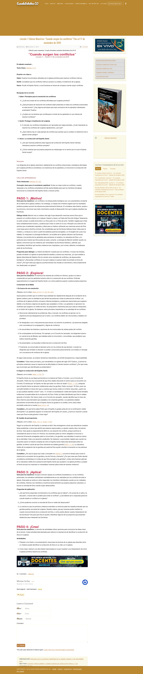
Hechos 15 (59, 453)
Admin (20, 671)
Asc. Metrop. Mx (94, 3)
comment (84, 47)
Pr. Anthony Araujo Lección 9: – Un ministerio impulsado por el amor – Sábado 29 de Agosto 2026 (109, 174)
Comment (20, 623)
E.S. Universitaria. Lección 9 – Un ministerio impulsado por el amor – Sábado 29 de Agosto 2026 (109, 179)
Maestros (60, 3)
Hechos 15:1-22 (35, 181)
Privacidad (77, 669)
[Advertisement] (71, 21)
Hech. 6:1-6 (36, 292)
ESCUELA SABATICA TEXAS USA (106, 65)
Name (19, 608)
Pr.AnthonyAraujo (81, 3)
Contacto (68, 669)
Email (19, 613)
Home (54, 669)
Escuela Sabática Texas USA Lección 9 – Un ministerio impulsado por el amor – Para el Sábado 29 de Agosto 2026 (109, 189)
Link (33, 581)
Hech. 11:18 (69, 444)
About (60, 669)
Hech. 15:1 (36, 422)
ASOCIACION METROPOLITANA (105, 61)
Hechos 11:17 (31, 68)
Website (19, 619)
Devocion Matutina (114, 3)
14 (47, 405)
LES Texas (103, 3)
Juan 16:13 (42, 405)
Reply (22, 595)
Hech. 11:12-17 (37, 374)
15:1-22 (50, 292)
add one (31, 574)
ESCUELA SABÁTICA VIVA (104, 69)
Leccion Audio (69, 3)
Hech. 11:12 (72, 383)
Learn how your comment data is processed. (59, 650)
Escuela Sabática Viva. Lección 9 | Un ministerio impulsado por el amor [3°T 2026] (109, 195)
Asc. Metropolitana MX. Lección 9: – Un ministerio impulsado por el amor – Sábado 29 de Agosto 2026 (109, 184)
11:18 (49, 422)
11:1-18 (43, 292)
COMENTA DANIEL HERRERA (105, 72)
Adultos (52, 3)
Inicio (47, 3)
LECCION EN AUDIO (102, 76)
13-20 (44, 422)
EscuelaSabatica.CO (27, 3)
